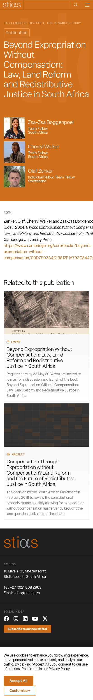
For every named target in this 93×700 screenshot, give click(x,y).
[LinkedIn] (25, 618)
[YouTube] (35, 618)
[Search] (75, 4)
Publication (17, 33)
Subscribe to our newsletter (27, 629)
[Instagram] (16, 618)
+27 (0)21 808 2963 (26, 587)
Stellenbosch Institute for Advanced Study (42, 23)
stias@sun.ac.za (27, 592)
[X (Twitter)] (45, 618)
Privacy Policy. (60, 668)
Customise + (19, 690)
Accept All (18, 680)
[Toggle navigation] (87, 4)
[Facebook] (6, 618)
